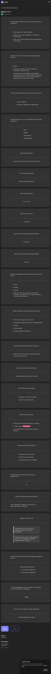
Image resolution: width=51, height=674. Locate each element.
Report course (4, 647)
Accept (45, 670)
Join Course (5, 628)
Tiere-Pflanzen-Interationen (10, 7)
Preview (15, 629)
